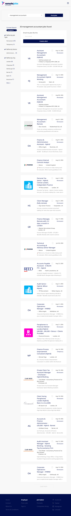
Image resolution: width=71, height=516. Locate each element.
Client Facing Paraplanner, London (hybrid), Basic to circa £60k (44, 399)
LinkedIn (57, 510)
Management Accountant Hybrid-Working (44, 77)
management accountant (12, 30)
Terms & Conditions (12, 510)
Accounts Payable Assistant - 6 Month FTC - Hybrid (44, 265)
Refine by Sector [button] (11, 49)
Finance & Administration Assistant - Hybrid (43, 142)
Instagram (58, 506)
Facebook (58, 500)
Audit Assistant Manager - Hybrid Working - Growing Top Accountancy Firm (45, 444)
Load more (43, 486)
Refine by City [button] (10, 58)
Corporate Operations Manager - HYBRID (43, 306)
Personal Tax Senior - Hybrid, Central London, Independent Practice (45, 181)
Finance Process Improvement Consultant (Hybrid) (44, 351)
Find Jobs (54, 15)
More (8, 83)
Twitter (57, 503)
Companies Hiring (43, 506)
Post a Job (24, 503)
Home (8, 500)
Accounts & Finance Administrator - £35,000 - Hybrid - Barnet (46, 422)
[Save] (52, 51)
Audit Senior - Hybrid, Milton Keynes (42, 286)
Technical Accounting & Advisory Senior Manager (46, 245)
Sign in (23, 506)
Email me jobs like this (30, 33)
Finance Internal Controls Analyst (43, 161)
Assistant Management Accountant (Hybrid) (42, 54)
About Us (9, 506)
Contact (8, 503)
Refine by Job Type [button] (9, 36)
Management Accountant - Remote (42, 121)
